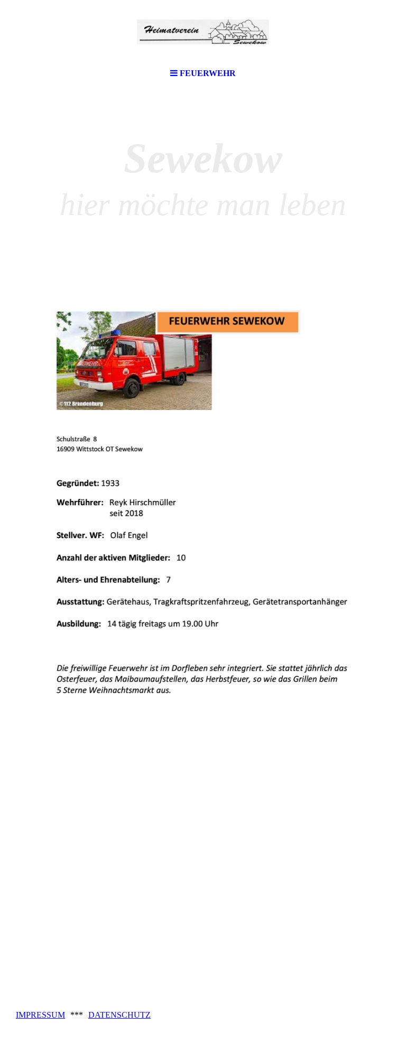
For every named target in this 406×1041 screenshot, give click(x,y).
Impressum (40, 1014)
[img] (203, 31)
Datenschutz (119, 1014)
